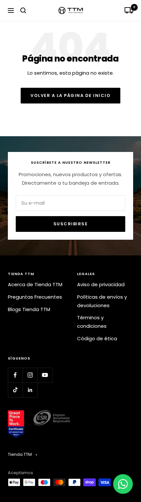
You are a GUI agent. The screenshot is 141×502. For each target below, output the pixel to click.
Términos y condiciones (92, 321)
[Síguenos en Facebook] (15, 375)
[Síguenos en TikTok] (15, 389)
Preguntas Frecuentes (35, 296)
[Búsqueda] (23, 10)
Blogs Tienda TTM (29, 309)
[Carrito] (129, 10)
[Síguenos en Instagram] (30, 375)
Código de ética (97, 338)
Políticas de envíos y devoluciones (102, 301)
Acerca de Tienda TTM (35, 284)
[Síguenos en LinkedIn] (30, 389)
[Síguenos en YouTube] (44, 375)
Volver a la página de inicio (70, 95)
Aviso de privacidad (101, 284)
